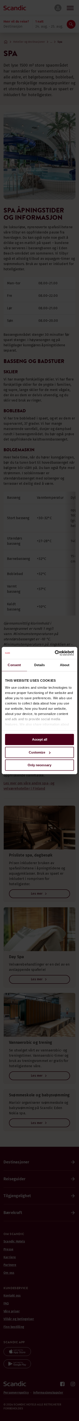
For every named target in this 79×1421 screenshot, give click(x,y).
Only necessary (39, 765)
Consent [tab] (14, 665)
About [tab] (65, 665)
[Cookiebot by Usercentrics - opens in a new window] (56, 653)
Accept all (39, 739)
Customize (37, 752)
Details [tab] (39, 665)
